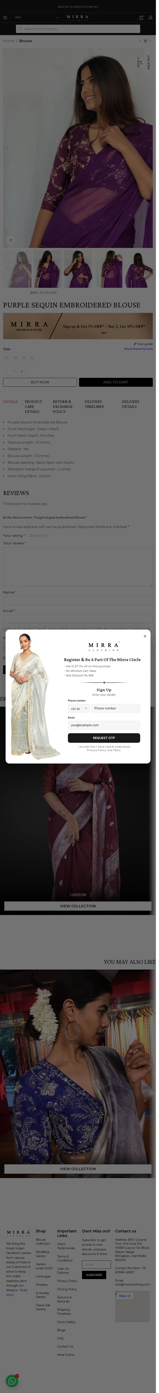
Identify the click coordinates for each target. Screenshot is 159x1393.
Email (71, 717)
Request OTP (104, 738)
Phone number (77, 700)
